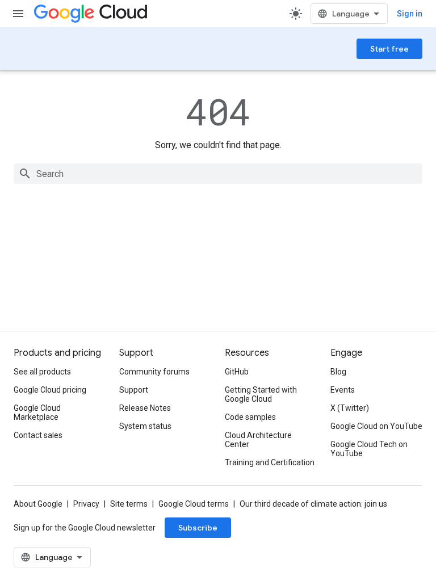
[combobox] (218, 173)
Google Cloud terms (193, 503)
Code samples (250, 417)
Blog (338, 371)
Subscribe (197, 528)
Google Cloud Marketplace (37, 412)
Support (133, 389)
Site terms (129, 503)
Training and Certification (270, 462)
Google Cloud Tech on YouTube (369, 449)
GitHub (237, 371)
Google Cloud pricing (50, 389)
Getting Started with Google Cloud (261, 394)
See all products (42, 371)
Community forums (154, 371)
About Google (38, 503)
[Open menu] (18, 13)
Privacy (86, 503)
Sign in (409, 13)
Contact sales (38, 435)
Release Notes (145, 407)
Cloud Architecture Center (258, 440)
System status (145, 426)
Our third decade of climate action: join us (313, 503)
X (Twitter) (349, 407)
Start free (389, 49)
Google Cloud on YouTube (376, 426)
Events (342, 389)
